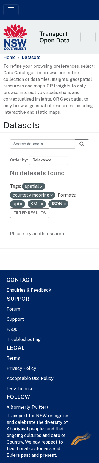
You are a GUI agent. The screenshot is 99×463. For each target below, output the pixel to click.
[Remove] (41, 186)
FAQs (12, 329)
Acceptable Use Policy (30, 378)
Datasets (31, 57)
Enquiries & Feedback (29, 290)
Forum (13, 309)
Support (15, 319)
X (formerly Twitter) (27, 407)
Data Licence (20, 388)
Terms (13, 358)
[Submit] (82, 144)
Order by (18, 160)
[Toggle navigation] (11, 9)
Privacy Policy (21, 368)
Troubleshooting (24, 339)
